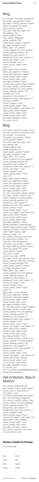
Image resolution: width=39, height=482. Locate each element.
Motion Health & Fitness (12, 3)
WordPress (33, 478)
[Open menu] (35, 3)
